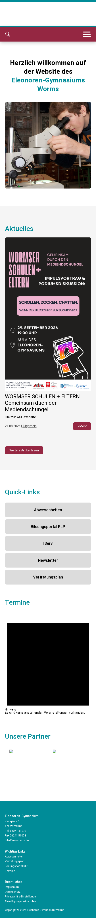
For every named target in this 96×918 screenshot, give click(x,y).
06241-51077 (18, 830)
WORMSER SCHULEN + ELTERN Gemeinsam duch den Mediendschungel (42, 403)
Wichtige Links (15, 851)
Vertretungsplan (48, 577)
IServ (48, 543)
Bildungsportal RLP (48, 526)
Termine (10, 871)
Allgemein (30, 426)
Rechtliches (13, 882)
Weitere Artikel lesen (24, 450)
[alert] (48, 663)
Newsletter (48, 560)
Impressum (12, 887)
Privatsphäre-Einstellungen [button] (21, 896)
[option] (50, 145)
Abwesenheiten (48, 509)
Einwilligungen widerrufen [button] (20, 901)
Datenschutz (13, 891)
